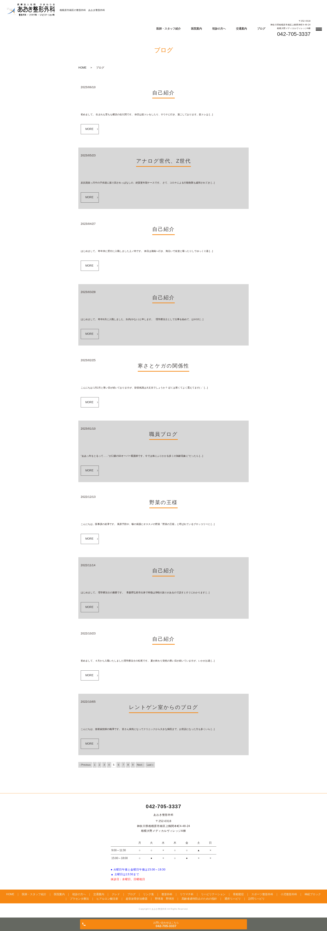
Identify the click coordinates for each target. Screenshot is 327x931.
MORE (89, 129)
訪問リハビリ (256, 898)
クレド (116, 894)
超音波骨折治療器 (136, 898)
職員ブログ (163, 434)
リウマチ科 (186, 894)
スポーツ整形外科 (262, 894)
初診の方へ (219, 28)
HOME (82, 67)
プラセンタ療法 (79, 898)
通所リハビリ (232, 898)
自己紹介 (163, 93)
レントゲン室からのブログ (163, 707)
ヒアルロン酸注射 (107, 898)
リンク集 (148, 894)
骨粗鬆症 (238, 894)
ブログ (261, 28)
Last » (150, 764)
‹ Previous (85, 764)
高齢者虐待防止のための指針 (199, 898)
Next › (140, 764)
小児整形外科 (289, 894)
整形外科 (166, 894)
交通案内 (241, 28)
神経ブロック (313, 894)
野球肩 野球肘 (164, 898)
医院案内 (196, 28)
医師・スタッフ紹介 (168, 28)
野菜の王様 (163, 502)
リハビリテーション (213, 894)
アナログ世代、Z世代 (163, 161)
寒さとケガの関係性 (163, 366)
